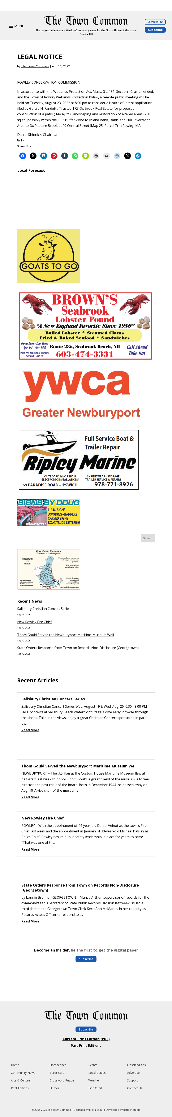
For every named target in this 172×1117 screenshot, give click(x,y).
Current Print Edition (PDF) (86, 1039)
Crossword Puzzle (62, 1080)
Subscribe (155, 30)
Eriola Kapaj (96, 1110)
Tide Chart (95, 1088)
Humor (54, 1088)
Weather (94, 1080)
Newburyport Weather (86, 221)
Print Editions (20, 1088)
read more (30, 730)
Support (132, 1080)
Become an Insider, (52, 950)
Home (15, 1065)
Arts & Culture (20, 1080)
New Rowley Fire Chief (34, 622)
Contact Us (134, 1088)
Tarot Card (57, 1073)
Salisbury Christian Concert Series (43, 608)
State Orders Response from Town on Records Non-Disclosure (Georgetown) (78, 647)
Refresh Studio (132, 1110)
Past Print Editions (86, 1045)
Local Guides (97, 1073)
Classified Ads (136, 1065)
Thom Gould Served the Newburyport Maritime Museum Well (65, 634)
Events (92, 1065)
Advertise (155, 22)
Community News (23, 1073)
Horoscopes (58, 1065)
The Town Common (35, 66)
